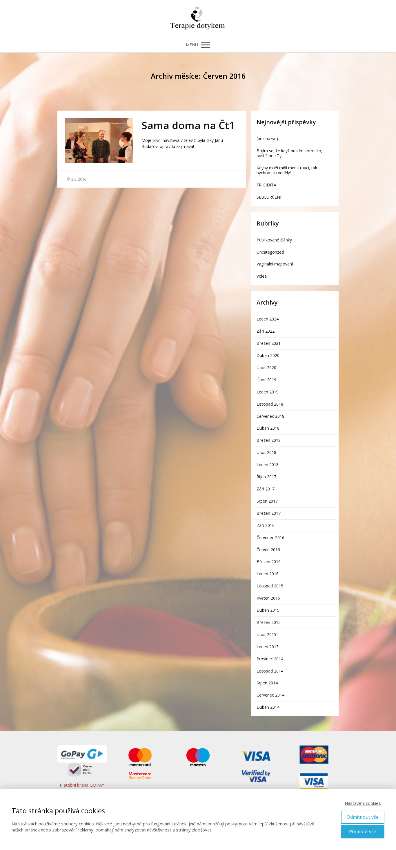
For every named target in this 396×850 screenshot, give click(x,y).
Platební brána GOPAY (82, 785)
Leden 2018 (268, 464)
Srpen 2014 (267, 683)
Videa (262, 276)
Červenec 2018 (270, 416)
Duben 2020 (268, 355)
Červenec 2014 (270, 695)
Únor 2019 (266, 379)
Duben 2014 (268, 707)
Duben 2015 (268, 610)
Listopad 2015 (270, 586)
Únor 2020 (266, 367)
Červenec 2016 (270, 537)
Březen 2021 (269, 343)
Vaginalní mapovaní (275, 264)
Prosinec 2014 (270, 659)
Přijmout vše (362, 831)
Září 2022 (266, 331)
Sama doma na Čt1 (188, 125)
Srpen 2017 (267, 501)
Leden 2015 (268, 646)
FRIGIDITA (266, 185)
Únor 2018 (266, 452)
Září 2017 (266, 489)
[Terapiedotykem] (198, 18)
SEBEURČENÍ (269, 197)
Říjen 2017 (266, 476)
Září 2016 (266, 525)
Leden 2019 (268, 392)
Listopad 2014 (270, 671)
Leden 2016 (268, 573)
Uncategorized (270, 252)
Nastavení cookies (363, 803)
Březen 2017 (269, 513)
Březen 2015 (269, 622)
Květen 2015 (268, 598)
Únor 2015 (266, 634)
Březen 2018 (269, 440)
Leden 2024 (268, 319)
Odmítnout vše (363, 817)
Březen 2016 (269, 561)
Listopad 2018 (270, 404)
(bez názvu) (267, 138)
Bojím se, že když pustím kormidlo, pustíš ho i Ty (289, 153)
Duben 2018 (268, 428)
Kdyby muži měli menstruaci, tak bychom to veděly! (287, 170)
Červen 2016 (268, 549)
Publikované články (274, 240)
